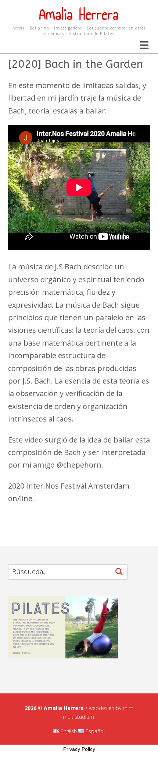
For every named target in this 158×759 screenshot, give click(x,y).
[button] (139, 45)
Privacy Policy (79, 749)
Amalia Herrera (79, 14)
